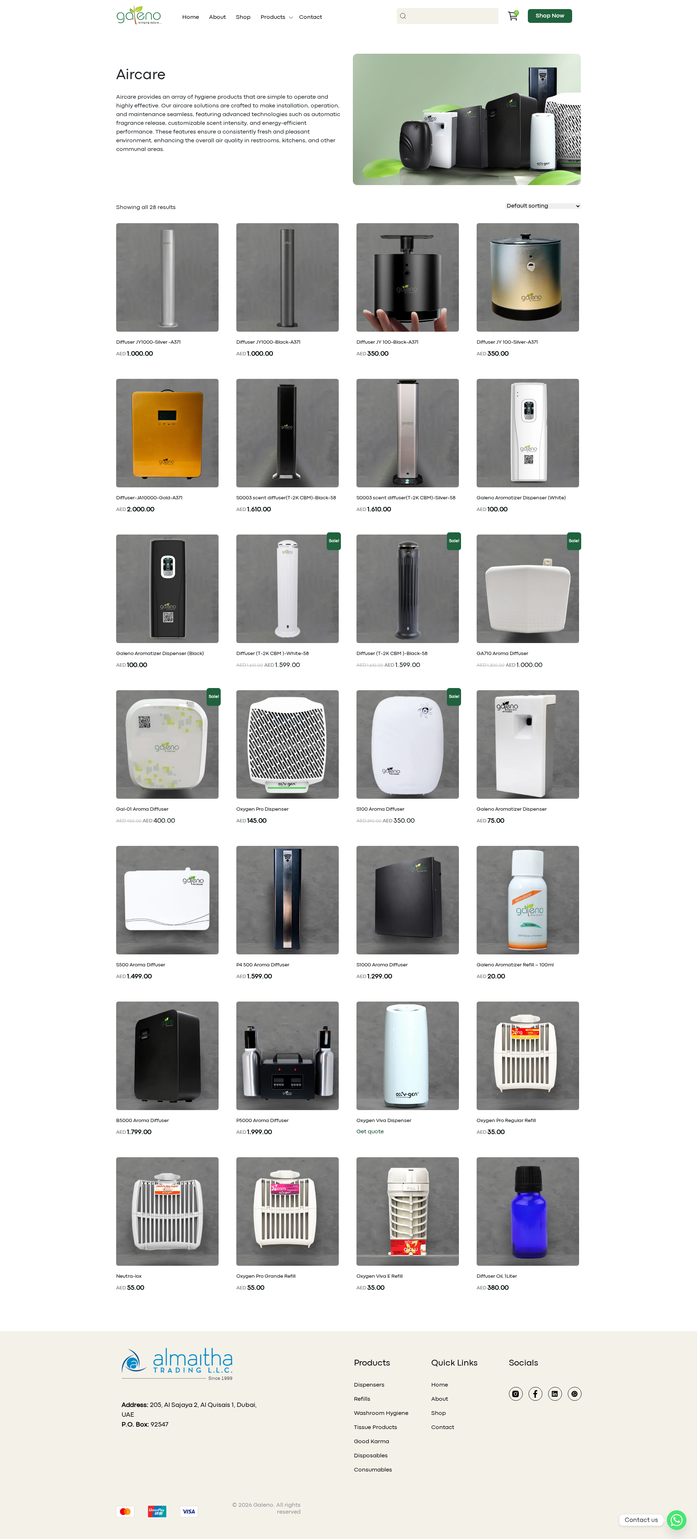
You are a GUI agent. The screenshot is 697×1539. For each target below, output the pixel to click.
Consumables (373, 1470)
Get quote (370, 1131)
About (217, 17)
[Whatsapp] (676, 1520)
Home (190, 17)
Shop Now (550, 16)
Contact (310, 17)
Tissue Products (375, 1427)
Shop (243, 17)
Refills (362, 1399)
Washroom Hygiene (381, 1413)
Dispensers (369, 1385)
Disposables (371, 1455)
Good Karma (371, 1441)
